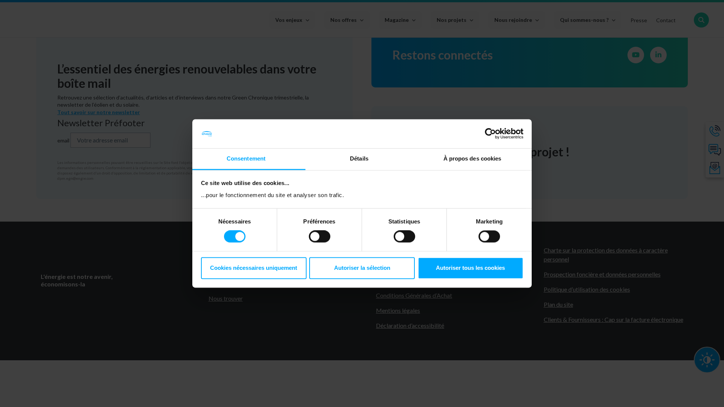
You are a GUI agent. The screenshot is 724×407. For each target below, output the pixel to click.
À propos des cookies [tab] (472, 158)
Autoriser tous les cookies (470, 268)
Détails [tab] (359, 158)
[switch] (319, 237)
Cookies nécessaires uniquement (253, 268)
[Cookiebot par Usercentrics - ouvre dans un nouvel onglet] (490, 133)
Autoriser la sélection (362, 268)
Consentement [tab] (246, 158)
